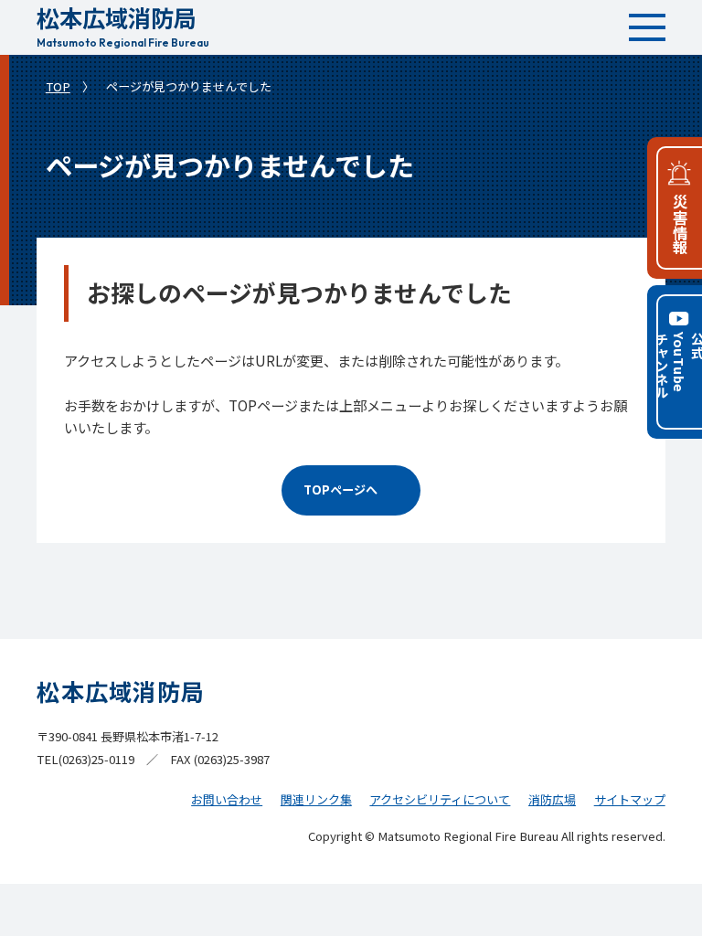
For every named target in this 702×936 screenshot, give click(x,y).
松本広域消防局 (123, 24)
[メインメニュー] (647, 27)
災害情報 (680, 224)
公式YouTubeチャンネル (677, 365)
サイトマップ (629, 799)
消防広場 (552, 799)
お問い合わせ (226, 799)
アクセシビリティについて (439, 799)
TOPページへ (340, 489)
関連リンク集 (316, 799)
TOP (58, 86)
